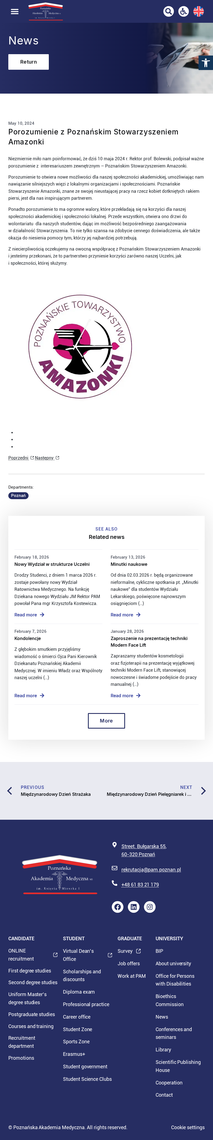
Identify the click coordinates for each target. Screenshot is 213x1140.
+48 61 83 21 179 (140, 885)
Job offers (129, 963)
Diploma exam (79, 992)
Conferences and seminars (174, 1033)
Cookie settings (188, 1127)
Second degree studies (32, 982)
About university (173, 963)
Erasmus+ (74, 1054)
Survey (125, 953)
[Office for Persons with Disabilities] (184, 11)
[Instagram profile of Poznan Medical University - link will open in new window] (150, 907)
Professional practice (86, 1004)
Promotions (21, 1058)
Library (163, 1049)
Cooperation (169, 1083)
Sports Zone (76, 1041)
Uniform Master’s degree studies (27, 998)
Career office (76, 1017)
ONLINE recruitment (21, 956)
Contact (164, 1095)
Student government (85, 1066)
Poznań (18, 495)
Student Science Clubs (87, 1079)
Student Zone (77, 1029)
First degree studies (29, 971)
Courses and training (31, 1026)
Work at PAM (132, 976)
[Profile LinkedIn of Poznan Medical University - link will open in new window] (134, 907)
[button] (206, 63)
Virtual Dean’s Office (78, 957)
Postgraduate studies (31, 1014)
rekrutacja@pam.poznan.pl (151, 869)
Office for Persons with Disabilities (175, 980)
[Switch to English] (198, 11)
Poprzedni (18, 458)
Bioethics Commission (170, 1000)
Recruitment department (21, 1042)
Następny (45, 458)
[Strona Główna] (46, 11)
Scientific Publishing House (178, 1066)
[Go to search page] (169, 11)
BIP (159, 951)
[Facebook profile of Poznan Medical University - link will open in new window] (117, 907)
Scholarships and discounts (82, 975)
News (162, 1017)
